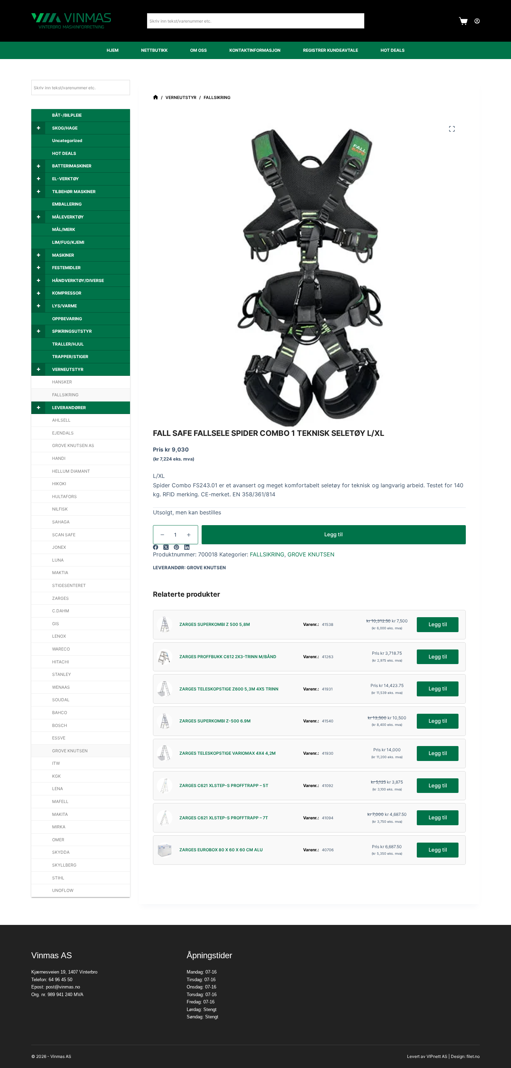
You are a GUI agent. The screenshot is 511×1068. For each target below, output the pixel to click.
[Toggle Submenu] (38, 128)
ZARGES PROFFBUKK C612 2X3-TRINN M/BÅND (227, 656)
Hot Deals (393, 50)
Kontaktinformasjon (255, 50)
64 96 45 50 (60, 979)
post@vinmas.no (63, 987)
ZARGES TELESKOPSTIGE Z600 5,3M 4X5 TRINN (228, 689)
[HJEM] (155, 97)
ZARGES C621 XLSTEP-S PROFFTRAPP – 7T (223, 817)
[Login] (477, 21)
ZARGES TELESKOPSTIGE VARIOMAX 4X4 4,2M (227, 753)
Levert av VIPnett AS (427, 1056)
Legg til (333, 534)
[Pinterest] (176, 547)
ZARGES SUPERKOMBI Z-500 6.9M (215, 720)
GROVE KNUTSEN (310, 554)
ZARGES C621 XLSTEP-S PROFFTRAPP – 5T (223, 785)
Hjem (113, 50)
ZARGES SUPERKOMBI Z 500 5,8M (214, 624)
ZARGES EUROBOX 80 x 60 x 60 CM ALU (221, 849)
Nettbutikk (154, 50)
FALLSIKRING (267, 554)
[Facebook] (155, 547)
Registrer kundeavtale (330, 50)
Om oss (198, 50)
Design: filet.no (465, 1056)
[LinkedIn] (186, 547)
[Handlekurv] (463, 21)
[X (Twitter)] (166, 547)
